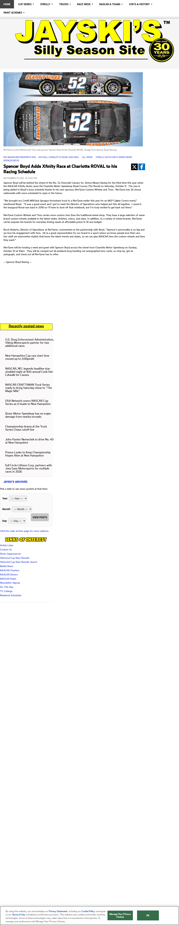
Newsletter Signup (10, 582)
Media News (6, 566)
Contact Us (6, 549)
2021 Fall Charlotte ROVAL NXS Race (58, 157)
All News (87, 157)
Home (6, 4)
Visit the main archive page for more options (24, 531)
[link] (89, 41)
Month (6, 509)
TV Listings (6, 591)
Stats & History (139, 4)
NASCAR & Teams (109, 4)
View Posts (40, 517)
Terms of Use (18, 914)
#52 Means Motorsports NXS (19, 157)
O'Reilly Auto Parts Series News (114, 157)
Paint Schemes (12, 12)
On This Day (6, 587)
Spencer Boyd (11, 160)
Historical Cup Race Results (14, 558)
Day (4, 520)
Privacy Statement (58, 911)
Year (5, 498)
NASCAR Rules (8, 578)
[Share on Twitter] (134, 167)
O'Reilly (45, 4)
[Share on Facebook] (141, 167)
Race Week (84, 4)
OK (147, 915)
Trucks (63, 4)
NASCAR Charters (9, 570)
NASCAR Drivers (9, 574)
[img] (89, 41)
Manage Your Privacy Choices (120, 915)
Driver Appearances (10, 553)
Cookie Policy (88, 911)
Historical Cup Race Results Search (18, 562)
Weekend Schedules (11, 595)
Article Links (6, 545)
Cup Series (24, 4)
